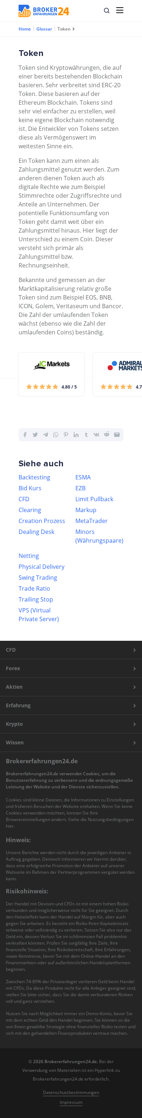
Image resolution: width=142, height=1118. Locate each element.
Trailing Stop (36, 599)
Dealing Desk (36, 532)
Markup (85, 510)
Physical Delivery (41, 567)
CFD (24, 499)
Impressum (71, 1102)
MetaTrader (91, 521)
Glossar (44, 29)
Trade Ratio (34, 588)
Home (25, 29)
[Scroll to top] (122, 666)
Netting (29, 556)
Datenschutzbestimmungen (71, 1092)
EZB (80, 488)
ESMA (83, 477)
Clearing (30, 510)
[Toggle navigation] (119, 10)
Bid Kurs (30, 488)
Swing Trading (38, 578)
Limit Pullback (94, 499)
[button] (107, 10)
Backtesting (34, 477)
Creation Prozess (42, 521)
